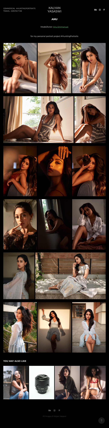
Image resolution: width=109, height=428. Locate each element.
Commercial (9, 8)
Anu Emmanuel (60, 26)
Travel (6, 11)
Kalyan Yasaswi (54, 10)
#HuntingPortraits (25, 8)
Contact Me (16, 11)
